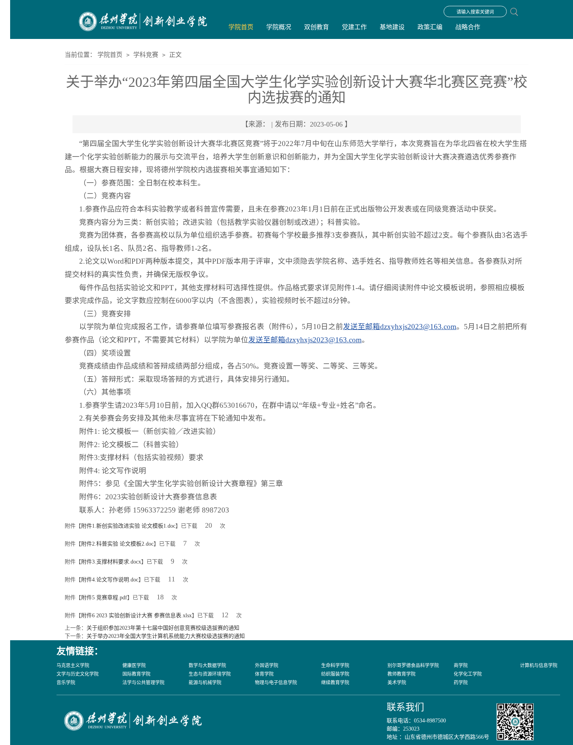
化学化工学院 (468, 674)
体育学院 (264, 674)
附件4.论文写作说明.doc (109, 580)
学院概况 (278, 27)
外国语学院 (266, 665)
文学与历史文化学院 (78, 674)
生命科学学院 (335, 665)
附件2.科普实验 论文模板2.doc (117, 544)
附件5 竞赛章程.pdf (104, 598)
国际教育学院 (136, 674)
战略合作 (467, 27)
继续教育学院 (335, 682)
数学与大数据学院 (207, 665)
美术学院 (396, 682)
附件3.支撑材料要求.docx (111, 562)
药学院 (461, 682)
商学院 (461, 665)
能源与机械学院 (205, 682)
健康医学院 (134, 665)
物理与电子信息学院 (276, 682)
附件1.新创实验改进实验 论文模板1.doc (128, 526)
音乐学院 (66, 682)
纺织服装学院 (335, 674)
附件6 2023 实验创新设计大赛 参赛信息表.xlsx (136, 615)
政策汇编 (429, 27)
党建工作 (354, 27)
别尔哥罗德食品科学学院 (413, 665)
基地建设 (392, 27)
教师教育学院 (401, 674)
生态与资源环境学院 (210, 674)
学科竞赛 (145, 54)
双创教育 (316, 27)
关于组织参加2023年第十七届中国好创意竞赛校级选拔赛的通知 (163, 628)
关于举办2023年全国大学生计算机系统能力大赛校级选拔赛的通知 (166, 636)
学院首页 (240, 27)
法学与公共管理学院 (143, 682)
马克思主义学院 (73, 665)
